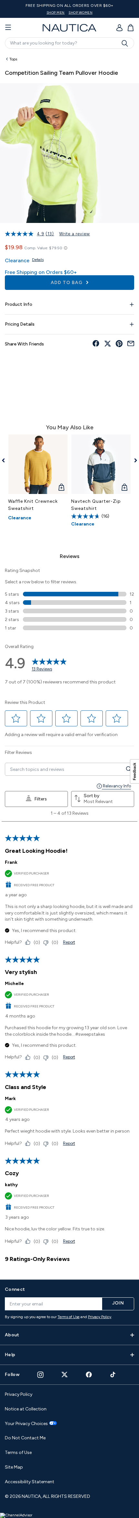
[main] (69, 663)
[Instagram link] (40, 1374)
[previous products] (6, 460)
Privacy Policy (99, 1317)
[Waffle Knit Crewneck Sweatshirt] (38, 464)
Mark (10, 1098)
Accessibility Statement (29, 1482)
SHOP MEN (56, 12)
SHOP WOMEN (80, 12)
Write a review (74, 233)
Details (38, 259)
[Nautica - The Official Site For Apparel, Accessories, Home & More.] (69, 28)
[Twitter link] (64, 1374)
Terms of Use (69, 1317)
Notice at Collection (26, 1409)
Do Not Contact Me (25, 1438)
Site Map (14, 1467)
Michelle (14, 983)
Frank (11, 862)
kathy (11, 1184)
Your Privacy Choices (26, 1423)
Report (69, 942)
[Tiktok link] (113, 1374)
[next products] (133, 460)
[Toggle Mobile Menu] (8, 27)
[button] (16, 718)
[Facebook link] (89, 1374)
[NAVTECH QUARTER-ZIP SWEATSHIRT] (101, 464)
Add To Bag (67, 282)
